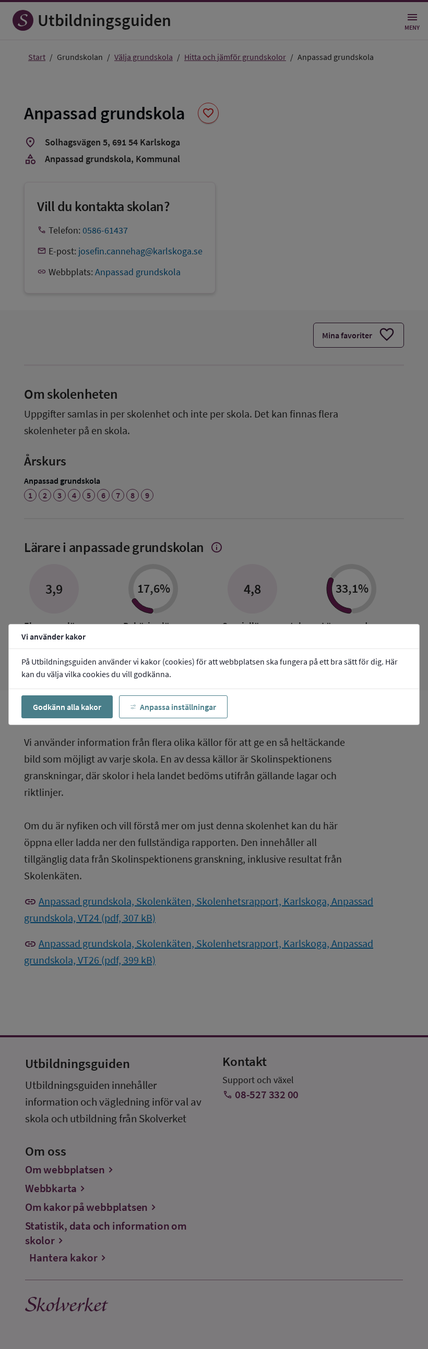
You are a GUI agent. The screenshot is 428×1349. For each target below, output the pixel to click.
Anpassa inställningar (178, 707)
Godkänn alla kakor (67, 707)
